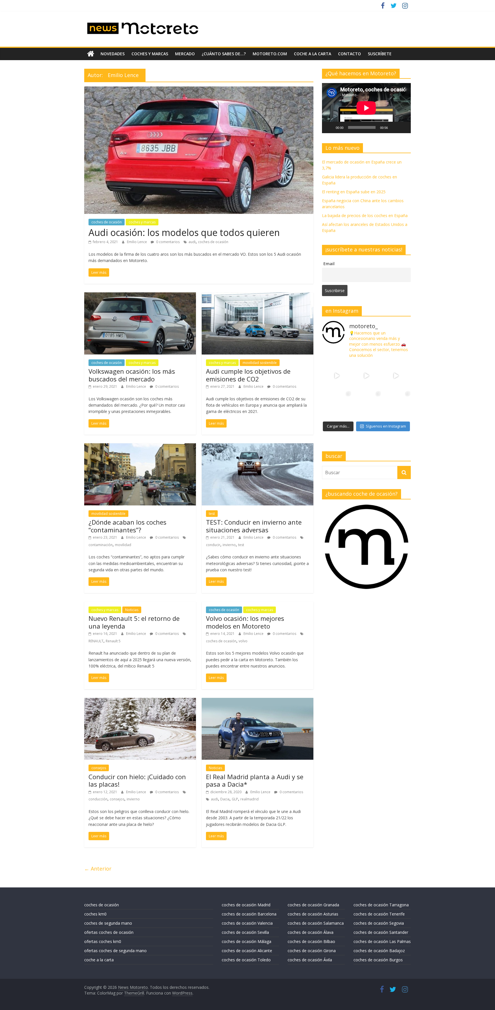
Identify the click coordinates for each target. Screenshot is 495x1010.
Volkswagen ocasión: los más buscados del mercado (132, 375)
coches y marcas (149, 53)
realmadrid (249, 799)
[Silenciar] (394, 127)
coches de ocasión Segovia (378, 923)
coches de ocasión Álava (310, 932)
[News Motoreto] (90, 54)
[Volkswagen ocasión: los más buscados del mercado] (140, 296)
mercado (185, 53)
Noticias (131, 609)
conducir (213, 544)
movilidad (123, 544)
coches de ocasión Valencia (247, 923)
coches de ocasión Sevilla (245, 932)
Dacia (224, 799)
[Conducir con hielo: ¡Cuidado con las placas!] (140, 701)
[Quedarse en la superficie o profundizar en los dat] (336, 405)
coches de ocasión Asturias (313, 914)
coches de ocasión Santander (380, 932)
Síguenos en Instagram (386, 426)
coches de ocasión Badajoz (379, 950)
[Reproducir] (329, 127)
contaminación (101, 544)
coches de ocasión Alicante (247, 950)
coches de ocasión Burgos (378, 959)
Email (329, 263)
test (212, 513)
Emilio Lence (137, 241)
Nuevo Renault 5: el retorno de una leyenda (134, 622)
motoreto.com (270, 53)
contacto (349, 53)
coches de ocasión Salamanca (316, 923)
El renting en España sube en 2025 (354, 191)
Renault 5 (113, 641)
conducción (98, 799)
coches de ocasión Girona (312, 950)
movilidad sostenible (260, 362)
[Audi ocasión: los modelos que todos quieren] (198, 90)
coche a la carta (312, 53)
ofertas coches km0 (102, 941)
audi (192, 241)
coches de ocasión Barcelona (249, 914)
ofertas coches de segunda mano (115, 950)
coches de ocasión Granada (313, 904)
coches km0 (95, 914)
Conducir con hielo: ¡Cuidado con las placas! (137, 780)
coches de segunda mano (108, 923)
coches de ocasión (106, 222)
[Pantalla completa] (403, 127)
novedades (113, 53)
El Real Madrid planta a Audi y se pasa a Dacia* (254, 780)
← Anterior (97, 868)
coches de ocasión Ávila (310, 959)
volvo (243, 641)
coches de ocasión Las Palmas (382, 941)
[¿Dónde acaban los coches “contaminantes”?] (140, 447)
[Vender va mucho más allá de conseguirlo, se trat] (396, 405)
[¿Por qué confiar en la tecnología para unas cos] (366, 376)
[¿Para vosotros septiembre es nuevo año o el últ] (396, 376)
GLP (235, 799)
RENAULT (96, 641)
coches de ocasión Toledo (246, 959)
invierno (229, 544)
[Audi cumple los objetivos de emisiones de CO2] (257, 296)
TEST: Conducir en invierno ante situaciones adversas (254, 526)
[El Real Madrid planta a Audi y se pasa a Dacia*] (257, 701)
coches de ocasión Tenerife (379, 914)
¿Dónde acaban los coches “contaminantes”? (127, 526)
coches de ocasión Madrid (246, 904)
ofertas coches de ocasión (108, 932)
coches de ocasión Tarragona (381, 904)
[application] (366, 108)
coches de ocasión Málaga (246, 941)
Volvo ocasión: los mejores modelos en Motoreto (245, 622)
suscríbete (380, 53)
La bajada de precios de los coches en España (365, 215)
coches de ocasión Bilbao (311, 941)
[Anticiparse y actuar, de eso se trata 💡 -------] (366, 405)
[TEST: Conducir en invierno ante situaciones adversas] (257, 447)
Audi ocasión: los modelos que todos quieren (184, 232)
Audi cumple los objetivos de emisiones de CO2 (248, 375)
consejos (98, 767)
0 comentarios (167, 241)
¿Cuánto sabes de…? (224, 53)
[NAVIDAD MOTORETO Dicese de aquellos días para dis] (336, 376)
